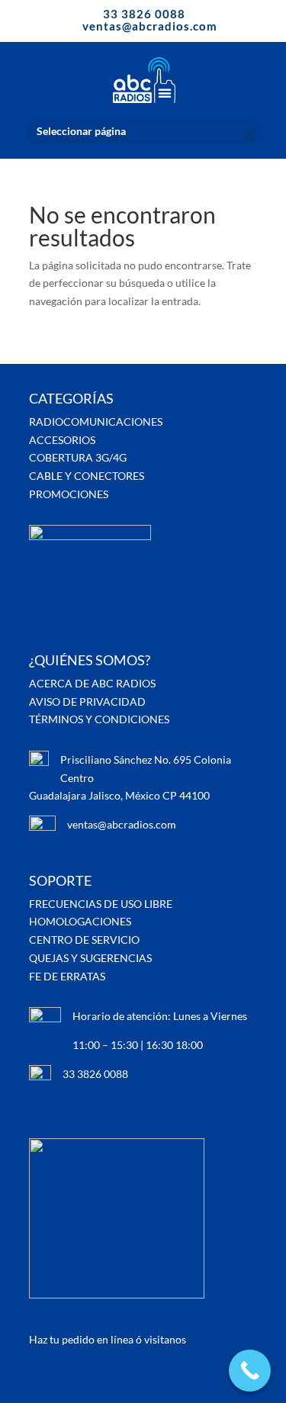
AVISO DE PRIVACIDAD (87, 701)
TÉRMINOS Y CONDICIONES (99, 719)
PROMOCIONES (68, 494)
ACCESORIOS (62, 439)
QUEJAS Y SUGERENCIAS (90, 957)
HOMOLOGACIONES (80, 921)
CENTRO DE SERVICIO (84, 939)
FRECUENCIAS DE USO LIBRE (100, 903)
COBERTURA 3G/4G (78, 457)
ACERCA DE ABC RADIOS (92, 683)
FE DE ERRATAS (67, 976)
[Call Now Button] (250, 1371)
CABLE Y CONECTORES (86, 475)
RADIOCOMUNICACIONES (95, 421)
